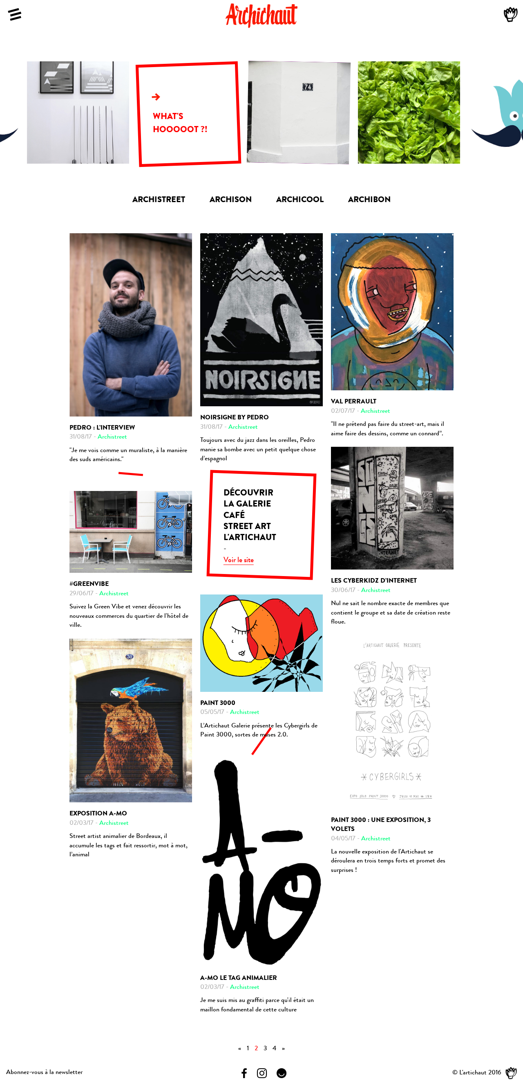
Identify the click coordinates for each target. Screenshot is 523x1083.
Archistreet (158, 200)
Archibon (369, 200)
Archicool (300, 200)
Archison (231, 200)
